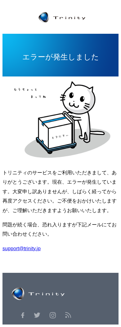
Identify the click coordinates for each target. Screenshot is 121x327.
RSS (68, 315)
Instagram (53, 315)
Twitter (37, 315)
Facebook (22, 315)
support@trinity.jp (21, 248)
